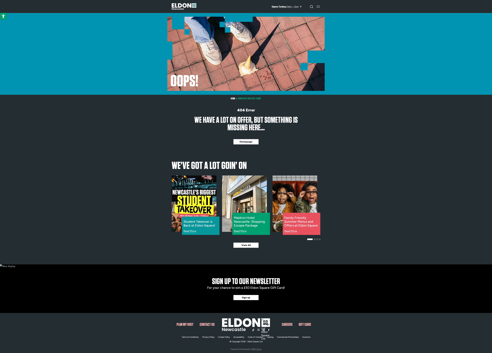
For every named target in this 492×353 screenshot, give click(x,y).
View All (246, 245)
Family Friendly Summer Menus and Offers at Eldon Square (301, 221)
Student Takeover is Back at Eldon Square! (199, 223)
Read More (189, 231)
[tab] (310, 239)
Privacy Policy (208, 337)
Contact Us (207, 324)
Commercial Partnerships (288, 337)
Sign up (246, 297)
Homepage (246, 141)
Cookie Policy (224, 337)
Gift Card (305, 324)
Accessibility (238, 337)
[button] (3, 16)
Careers (287, 324)
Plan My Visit (185, 324)
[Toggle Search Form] (311, 6)
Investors (306, 337)
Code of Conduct (255, 337)
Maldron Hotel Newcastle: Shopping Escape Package (249, 221)
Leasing (270, 337)
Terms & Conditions (190, 337)
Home (233, 98)
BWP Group (257, 349)
